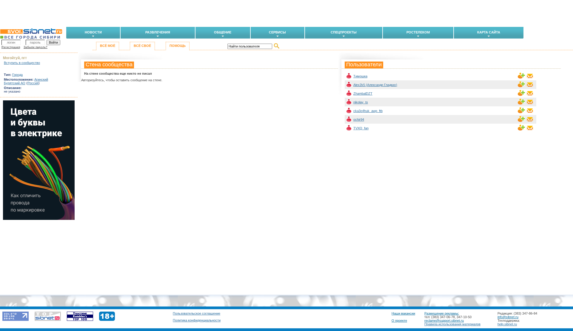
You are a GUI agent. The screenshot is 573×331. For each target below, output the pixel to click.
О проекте (399, 320)
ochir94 (358, 119)
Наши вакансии (403, 313)
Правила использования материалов (452, 324)
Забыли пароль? (35, 47)
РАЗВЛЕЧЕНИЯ (157, 32)
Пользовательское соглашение (196, 313)
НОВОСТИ (93, 32)
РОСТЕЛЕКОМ (418, 32)
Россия (32, 83)
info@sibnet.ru (507, 317)
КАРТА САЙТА (488, 32)
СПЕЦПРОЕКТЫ (344, 32)
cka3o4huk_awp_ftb (368, 111)
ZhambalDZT (362, 93)
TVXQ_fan (361, 128)
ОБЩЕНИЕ (222, 32)
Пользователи (364, 65)
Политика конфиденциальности (197, 320)
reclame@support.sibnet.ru (444, 320)
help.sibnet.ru (507, 324)
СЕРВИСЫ (277, 32)
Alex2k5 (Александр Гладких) (375, 85)
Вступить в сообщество (22, 63)
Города (17, 74)
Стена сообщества (109, 65)
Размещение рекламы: (441, 313)
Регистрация (10, 47)
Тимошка (360, 76)
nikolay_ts (360, 102)
